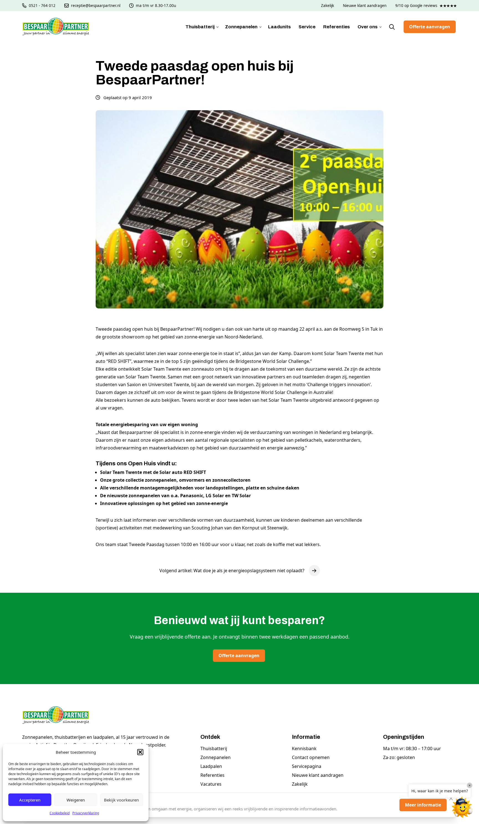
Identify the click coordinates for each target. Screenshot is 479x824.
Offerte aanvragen (429, 27)
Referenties (336, 26)
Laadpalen (211, 766)
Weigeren (76, 800)
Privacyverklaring (85, 813)
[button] (140, 752)
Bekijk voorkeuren (121, 800)
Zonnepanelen (241, 26)
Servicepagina (306, 766)
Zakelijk (327, 5)
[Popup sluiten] (451, 798)
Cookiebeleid (60, 813)
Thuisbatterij (200, 26)
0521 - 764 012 (42, 5)
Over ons (368, 26)
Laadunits (279, 26)
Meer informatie (423, 805)
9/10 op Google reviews (426, 5)
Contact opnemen (311, 757)
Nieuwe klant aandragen (364, 5)
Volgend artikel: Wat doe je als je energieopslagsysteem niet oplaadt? (231, 570)
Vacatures (210, 784)
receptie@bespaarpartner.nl (95, 5)
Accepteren (29, 800)
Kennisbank (304, 748)
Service (307, 26)
